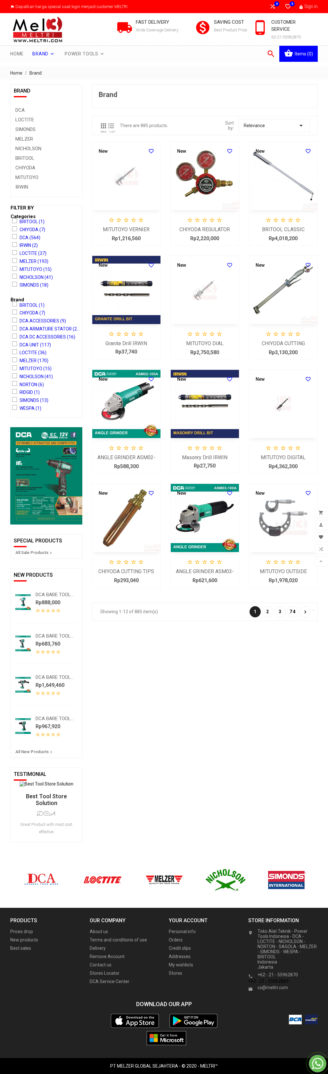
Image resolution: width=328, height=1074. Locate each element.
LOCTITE (24, 120)
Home (17, 53)
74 (293, 611)
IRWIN (21, 187)
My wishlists (181, 964)
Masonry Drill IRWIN (204, 457)
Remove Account (107, 956)
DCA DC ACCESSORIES (47, 336)
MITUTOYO (26, 177)
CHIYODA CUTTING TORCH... (283, 344)
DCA (20, 110)
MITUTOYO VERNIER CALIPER (126, 230)
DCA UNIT (35, 344)
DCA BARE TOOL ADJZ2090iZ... (53, 718)
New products (24, 939)
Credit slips (180, 948)
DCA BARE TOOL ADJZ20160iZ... (53, 677)
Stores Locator (104, 973)
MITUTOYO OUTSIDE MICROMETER (283, 572)
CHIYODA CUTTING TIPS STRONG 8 (126, 572)
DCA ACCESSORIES (43, 320)
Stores (175, 973)
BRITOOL (24, 158)
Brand (43, 54)
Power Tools (85, 54)
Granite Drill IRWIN (126, 343)
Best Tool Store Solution (46, 799)
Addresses (180, 956)
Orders (176, 939)
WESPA (30, 408)
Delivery (98, 948)
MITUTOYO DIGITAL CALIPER (283, 458)
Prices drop (21, 931)
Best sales (20, 948)
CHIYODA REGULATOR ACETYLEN (204, 230)
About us (99, 931)
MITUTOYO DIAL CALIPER (205, 344)
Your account (188, 920)
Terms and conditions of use (118, 939)
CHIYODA (25, 168)
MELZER (24, 139)
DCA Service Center (109, 981)
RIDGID (30, 392)
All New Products (34, 751)
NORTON (32, 384)
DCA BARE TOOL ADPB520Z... (53, 595)
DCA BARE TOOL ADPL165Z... (53, 636)
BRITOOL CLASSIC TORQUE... (283, 230)
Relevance (274, 125)
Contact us (100, 964)
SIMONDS (25, 129)
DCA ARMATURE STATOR (50, 328)
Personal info (182, 931)
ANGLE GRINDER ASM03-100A (205, 572)
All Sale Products (34, 552)
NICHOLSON (28, 148)
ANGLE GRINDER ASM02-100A (126, 458)
